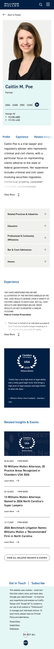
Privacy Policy (15, 621)
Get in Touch (17, 583)
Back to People (14, 15)
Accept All (25, 642)
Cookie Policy (15, 625)
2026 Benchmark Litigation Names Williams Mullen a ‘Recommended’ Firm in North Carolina (25, 532)
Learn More (9, 480)
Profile (6, 137)
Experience (22, 137)
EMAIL (7, 105)
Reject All (25, 634)
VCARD (15, 105)
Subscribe (38, 583)
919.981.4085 (14, 117)
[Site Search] (40, 4)
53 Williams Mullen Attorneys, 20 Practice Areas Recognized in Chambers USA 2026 (24, 470)
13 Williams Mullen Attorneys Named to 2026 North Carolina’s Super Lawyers (23, 501)
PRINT (22, 105)
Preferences (14, 629)
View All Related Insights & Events (27, 557)
